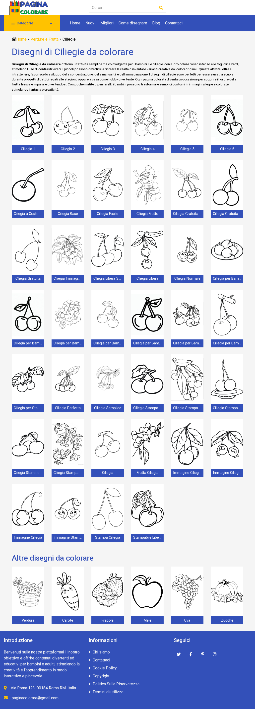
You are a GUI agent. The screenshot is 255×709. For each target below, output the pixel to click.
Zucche (227, 620)
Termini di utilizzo (108, 692)
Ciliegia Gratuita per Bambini (228, 214)
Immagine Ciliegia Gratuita (188, 473)
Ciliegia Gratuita (28, 278)
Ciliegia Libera (147, 278)
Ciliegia (107, 473)
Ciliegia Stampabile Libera (228, 408)
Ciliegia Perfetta (68, 408)
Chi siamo (101, 652)
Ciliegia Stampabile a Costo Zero (148, 408)
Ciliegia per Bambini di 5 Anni (148, 343)
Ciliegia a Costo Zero (29, 214)
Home (75, 23)
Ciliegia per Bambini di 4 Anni (108, 343)
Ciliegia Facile (107, 214)
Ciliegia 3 (108, 149)
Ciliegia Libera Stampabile (108, 278)
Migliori (107, 23)
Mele (147, 620)
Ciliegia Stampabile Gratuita (188, 408)
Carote (67, 620)
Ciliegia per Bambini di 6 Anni (188, 343)
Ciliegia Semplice (107, 408)
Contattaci (174, 23)
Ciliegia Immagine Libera (69, 278)
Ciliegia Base (68, 214)
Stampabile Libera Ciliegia (148, 537)
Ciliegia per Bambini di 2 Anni (29, 343)
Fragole (108, 620)
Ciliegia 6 (227, 149)
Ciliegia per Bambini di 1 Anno (228, 278)
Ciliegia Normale (187, 278)
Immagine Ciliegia (28, 537)
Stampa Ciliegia (107, 537)
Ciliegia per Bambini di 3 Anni (69, 343)
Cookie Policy (105, 668)
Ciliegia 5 (187, 149)
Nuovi (90, 23)
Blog (156, 23)
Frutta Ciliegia (147, 473)
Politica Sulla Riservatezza (116, 684)
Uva (187, 620)
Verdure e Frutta (45, 39)
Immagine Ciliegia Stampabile (228, 473)
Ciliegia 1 (28, 149)
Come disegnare (133, 23)
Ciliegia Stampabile (69, 473)
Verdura (28, 620)
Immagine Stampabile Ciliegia (69, 537)
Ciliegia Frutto (147, 214)
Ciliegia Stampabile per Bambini (29, 473)
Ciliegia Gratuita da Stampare (188, 214)
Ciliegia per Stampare (29, 408)
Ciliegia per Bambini (228, 343)
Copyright (101, 676)
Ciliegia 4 (147, 149)
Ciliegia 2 (68, 149)
